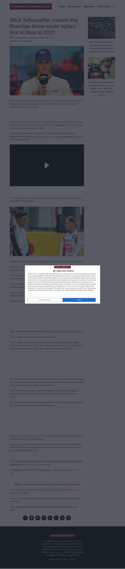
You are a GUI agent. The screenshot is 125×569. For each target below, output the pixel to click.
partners (38, 273)
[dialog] (62, 284)
